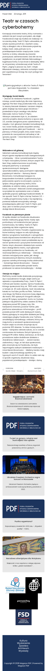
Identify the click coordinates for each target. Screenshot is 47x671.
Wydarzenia (23, 643)
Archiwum (23, 648)
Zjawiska (23, 646)
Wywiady (23, 651)
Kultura (23, 640)
